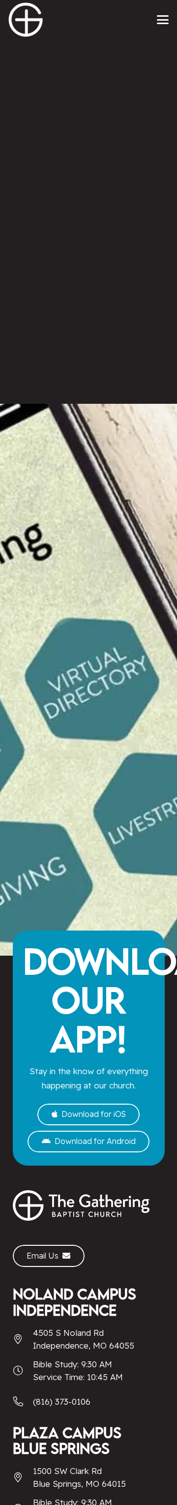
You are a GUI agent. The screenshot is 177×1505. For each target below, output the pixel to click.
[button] (162, 20)
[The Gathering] (25, 19)
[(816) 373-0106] (23, 1402)
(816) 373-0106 (61, 1401)
